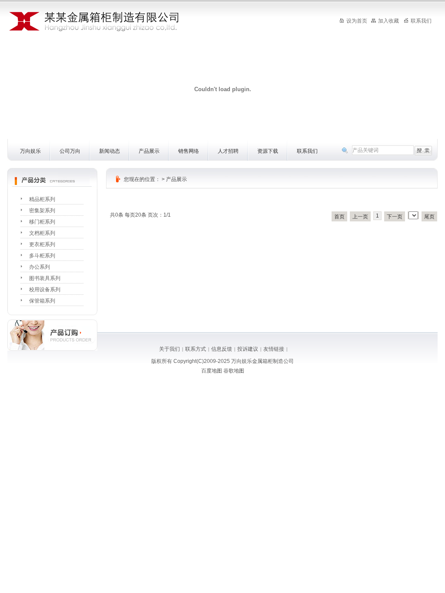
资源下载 (267, 151)
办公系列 (39, 267)
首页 (339, 217)
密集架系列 (42, 211)
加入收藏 (388, 21)
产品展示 (149, 151)
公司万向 (70, 151)
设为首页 (356, 21)
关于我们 (169, 349)
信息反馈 (221, 349)
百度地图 (211, 371)
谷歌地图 (233, 371)
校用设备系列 (44, 290)
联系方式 (195, 349)
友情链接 (273, 349)
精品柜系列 (42, 199)
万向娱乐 (30, 151)
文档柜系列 (42, 233)
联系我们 (307, 151)
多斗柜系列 (42, 256)
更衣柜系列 (42, 244)
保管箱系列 (42, 301)
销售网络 (188, 151)
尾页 (429, 217)
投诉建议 (247, 349)
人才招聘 (228, 151)
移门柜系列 (42, 222)
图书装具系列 (44, 278)
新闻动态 (109, 151)
